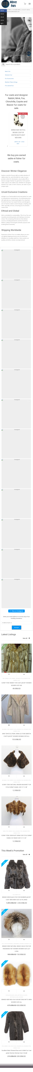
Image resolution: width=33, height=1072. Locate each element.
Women (22, 941)
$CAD (4, 14)
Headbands (16, 941)
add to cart (20, 139)
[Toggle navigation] (30, 3)
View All (25, 636)
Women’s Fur (8, 75)
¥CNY (4, 20)
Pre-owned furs (9, 85)
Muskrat (4, 726)
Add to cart (8, 672)
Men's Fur (17, 892)
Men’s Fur (7, 71)
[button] (16, 261)
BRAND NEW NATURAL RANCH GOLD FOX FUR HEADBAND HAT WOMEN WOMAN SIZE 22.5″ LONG (16, 946)
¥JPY (4, 23)
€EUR (4, 17)
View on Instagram (17, 608)
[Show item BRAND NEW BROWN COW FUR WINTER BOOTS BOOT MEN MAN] (21, 120)
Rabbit (13, 676)
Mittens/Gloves (14, 994)
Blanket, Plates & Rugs (11, 82)
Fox (14, 892)
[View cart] (25, 3)
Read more (8, 723)
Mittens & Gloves (22, 992)
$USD (4, 10)
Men (16, 992)
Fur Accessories (9, 78)
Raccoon (13, 1043)
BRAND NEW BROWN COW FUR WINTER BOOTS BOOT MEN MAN (20, 132)
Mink (4, 828)
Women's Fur (19, 676)
